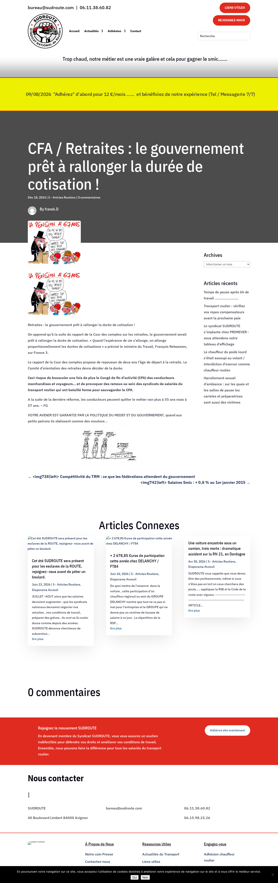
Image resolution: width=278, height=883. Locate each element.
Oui (134, 877)
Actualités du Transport (160, 854)
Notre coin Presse (99, 854)
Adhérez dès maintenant (227, 730)
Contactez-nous (97, 861)
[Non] (272, 874)
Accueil (74, 31)
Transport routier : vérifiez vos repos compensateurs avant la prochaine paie (224, 312)
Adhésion (114, 31)
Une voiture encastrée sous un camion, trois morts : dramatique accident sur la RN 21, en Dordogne (216, 548)
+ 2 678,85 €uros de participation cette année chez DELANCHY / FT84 (137, 561)
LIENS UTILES (235, 8)
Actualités (91, 31)
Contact (135, 31)
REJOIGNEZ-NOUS (231, 20)
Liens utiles (151, 861)
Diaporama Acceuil (45, 590)
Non (145, 877)
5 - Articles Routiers (62, 197)
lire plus (37, 639)
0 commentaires (89, 197)
